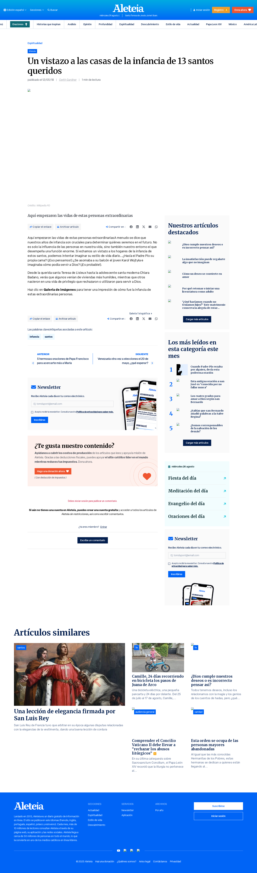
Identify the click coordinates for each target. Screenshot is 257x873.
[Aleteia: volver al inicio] (128, 8)
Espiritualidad (126, 24)
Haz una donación (104, 861)
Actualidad (193, 24)
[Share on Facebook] (131, 226)
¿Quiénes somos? (126, 861)
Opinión (87, 24)
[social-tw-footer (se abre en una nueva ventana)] (131, 850)
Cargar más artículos (197, 319)
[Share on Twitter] (143, 226)
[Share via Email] (150, 226)
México (233, 24)
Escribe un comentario (92, 540)
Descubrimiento (150, 24)
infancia (34, 336)
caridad (198, 711)
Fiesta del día (182, 478)
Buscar (54, 10)
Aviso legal (144, 861)
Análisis (72, 24)
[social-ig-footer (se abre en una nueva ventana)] (138, 850)
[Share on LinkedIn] (137, 226)
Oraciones (17, 24)
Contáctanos (160, 861)
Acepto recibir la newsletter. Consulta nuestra (74, 411)
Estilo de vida (173, 24)
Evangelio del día (186, 503)
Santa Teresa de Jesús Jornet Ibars (141, 15)
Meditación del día (188, 491)
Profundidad (105, 24)
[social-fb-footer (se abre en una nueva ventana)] (125, 850)
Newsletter (128, 810)
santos (48, 336)
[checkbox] (32, 412)
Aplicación (127, 815)
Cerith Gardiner (68, 80)
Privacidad (175, 861)
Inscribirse (39, 419)
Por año (159, 810)
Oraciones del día (186, 516)
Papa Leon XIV (214, 24)
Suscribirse (218, 806)
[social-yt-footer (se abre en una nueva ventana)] (118, 850)
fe (136, 647)
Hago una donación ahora (51, 471)
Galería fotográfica (139, 313)
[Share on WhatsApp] (156, 226)
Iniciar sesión (203, 10)
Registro (219, 10)
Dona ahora (240, 10)
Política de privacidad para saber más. (95, 411)
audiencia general (144, 711)
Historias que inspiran (48, 24)
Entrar (103, 526)
